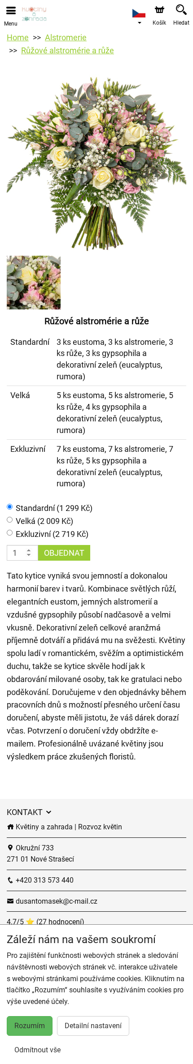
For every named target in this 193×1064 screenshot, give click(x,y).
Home (18, 37)
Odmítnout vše (37, 1050)
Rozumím (29, 1025)
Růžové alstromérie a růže (67, 50)
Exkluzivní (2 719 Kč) (52, 534)
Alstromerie (66, 37)
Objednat (64, 553)
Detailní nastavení (93, 1025)
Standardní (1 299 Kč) (54, 508)
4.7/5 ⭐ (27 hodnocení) (45, 922)
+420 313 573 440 (44, 880)
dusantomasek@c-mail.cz (55, 901)
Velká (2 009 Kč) (44, 521)
